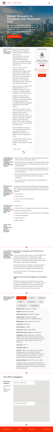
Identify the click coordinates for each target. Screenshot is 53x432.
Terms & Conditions (46, 429)
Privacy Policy (32, 429)
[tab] (21, 297)
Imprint (19, 429)
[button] (49, 3)
